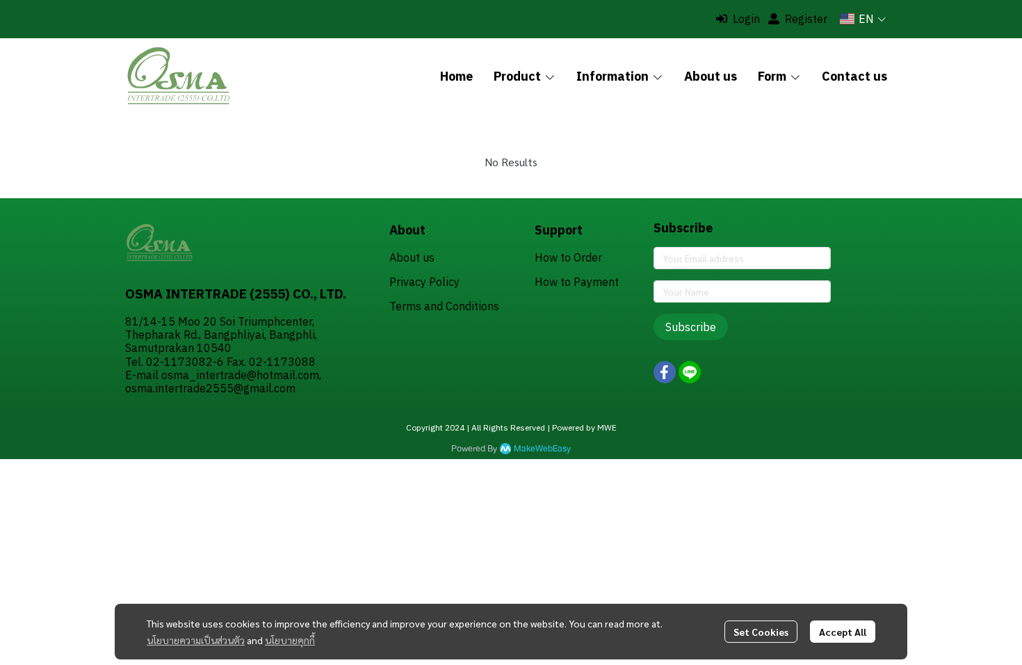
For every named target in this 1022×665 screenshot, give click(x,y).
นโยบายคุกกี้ (290, 640)
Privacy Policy (424, 282)
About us (412, 257)
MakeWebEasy (542, 449)
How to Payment (577, 282)
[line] (690, 372)
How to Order (568, 257)
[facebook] (665, 372)
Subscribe (690, 327)
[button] (862, 19)
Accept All (842, 631)
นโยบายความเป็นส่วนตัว (196, 640)
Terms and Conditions (444, 306)
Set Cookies (760, 631)
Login (746, 19)
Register (806, 19)
